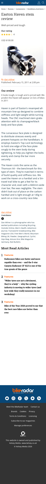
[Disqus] (23, 353)
